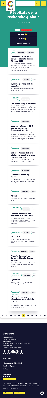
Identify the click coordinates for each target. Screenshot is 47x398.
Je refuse (9, 393)
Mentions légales (9, 366)
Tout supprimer (26, 30)
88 (28, 315)
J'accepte (20, 393)
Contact (5, 369)
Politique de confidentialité (12, 363)
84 (11, 315)
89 (32, 315)
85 (15, 315)
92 (45, 315)
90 (36, 315)
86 (19, 315)
